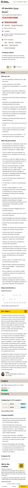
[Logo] (5, 2)
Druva (16, 8)
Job (10, 67)
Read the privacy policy (6, 481)
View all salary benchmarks (9, 305)
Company (18, 67)
